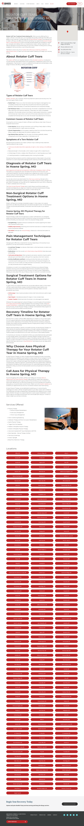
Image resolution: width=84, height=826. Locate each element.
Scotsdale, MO (42, 715)
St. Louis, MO (42, 738)
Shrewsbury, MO (66, 719)
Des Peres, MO (18, 531)
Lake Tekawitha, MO (42, 623)
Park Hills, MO (42, 687)
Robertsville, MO (41, 705)
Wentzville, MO (17, 774)
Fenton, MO (41, 554)
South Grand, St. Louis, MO (66, 724)
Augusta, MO (42, 462)
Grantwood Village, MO (66, 572)
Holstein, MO (42, 591)
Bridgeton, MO (42, 490)
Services (16, 3)
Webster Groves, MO (66, 765)
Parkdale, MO (66, 687)
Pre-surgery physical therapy (13, 303)
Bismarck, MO (18, 480)
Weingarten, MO (17, 770)
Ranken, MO (66, 701)
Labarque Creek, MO (17, 618)
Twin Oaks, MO (17, 756)
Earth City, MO (42, 540)
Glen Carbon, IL (42, 568)
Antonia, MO (17, 457)
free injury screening (35, 49)
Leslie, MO (17, 632)
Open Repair (11, 297)
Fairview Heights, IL (42, 549)
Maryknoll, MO (18, 646)
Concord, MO (66, 513)
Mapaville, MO (66, 637)
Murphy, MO (42, 660)
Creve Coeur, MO (41, 522)
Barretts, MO (66, 467)
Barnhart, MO (42, 467)
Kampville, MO (18, 609)
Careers (79, 3)
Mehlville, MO (17, 655)
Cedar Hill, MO (18, 499)
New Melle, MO (17, 664)
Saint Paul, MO (42, 710)
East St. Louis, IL (66, 540)
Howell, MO (66, 595)
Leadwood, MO (42, 627)
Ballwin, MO (17, 467)
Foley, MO (18, 563)
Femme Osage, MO (18, 554)
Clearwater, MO (42, 508)
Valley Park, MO (42, 761)
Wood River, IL (18, 788)
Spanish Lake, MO (42, 728)
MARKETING (11, 818)
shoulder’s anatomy (38, 60)
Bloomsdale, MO (66, 480)
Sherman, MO (17, 719)
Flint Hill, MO (42, 558)
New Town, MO (42, 664)
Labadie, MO (66, 614)
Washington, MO (41, 765)
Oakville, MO (66, 669)
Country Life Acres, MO (42, 517)
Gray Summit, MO (17, 577)
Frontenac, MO (66, 563)
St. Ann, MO (66, 728)
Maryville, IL (66, 646)
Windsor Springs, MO (17, 783)
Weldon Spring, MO (66, 770)
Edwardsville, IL (17, 545)
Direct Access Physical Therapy (17, 186)
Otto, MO (66, 678)
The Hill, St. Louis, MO (42, 747)
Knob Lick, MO (42, 614)
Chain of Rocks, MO (66, 499)
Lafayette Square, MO (66, 618)
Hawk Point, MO (17, 581)
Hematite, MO (66, 581)
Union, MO (42, 756)
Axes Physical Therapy (36, 39)
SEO (7, 818)
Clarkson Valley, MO (66, 503)
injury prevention (28, 341)
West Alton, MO (42, 774)
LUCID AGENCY (15, 817)
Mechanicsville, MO (66, 650)
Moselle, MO (17, 660)
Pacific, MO (17, 687)
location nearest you (45, 384)
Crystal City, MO (66, 522)
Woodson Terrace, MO (66, 788)
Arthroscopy (11, 293)
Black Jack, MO (42, 480)
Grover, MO (66, 577)
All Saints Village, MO (42, 453)
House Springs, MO (42, 595)
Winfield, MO (42, 783)
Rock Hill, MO (66, 705)
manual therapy (26, 230)
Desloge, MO (42, 531)
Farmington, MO (66, 549)
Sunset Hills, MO (42, 742)
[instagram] (77, 815)
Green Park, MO (42, 577)
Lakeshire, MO (66, 623)
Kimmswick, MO (42, 609)
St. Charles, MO (17, 733)
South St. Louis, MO (17, 728)
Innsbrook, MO (66, 600)
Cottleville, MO (17, 517)
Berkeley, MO (42, 476)
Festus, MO (17, 558)
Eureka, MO (17, 549)
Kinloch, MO (66, 609)
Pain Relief (11, 230)
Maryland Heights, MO (42, 646)
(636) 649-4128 (69, 47)
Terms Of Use (42, 814)
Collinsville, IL (17, 513)
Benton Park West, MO (17, 476)
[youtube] (74, 815)
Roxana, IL (17, 710)
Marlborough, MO (42, 641)
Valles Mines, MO (17, 761)
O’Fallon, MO (17, 669)
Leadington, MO (17, 627)
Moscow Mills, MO (66, 655)
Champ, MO (17, 503)
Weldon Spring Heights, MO (42, 770)
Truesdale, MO (66, 751)
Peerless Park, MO (66, 692)
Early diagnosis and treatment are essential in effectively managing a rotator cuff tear (28, 170)
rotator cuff (11, 60)
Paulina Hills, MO (42, 692)
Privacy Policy (33, 814)
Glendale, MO (66, 568)
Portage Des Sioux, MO (66, 696)
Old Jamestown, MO (17, 673)
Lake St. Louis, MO (18, 623)
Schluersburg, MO (17, 715)
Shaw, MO (66, 715)
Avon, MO (66, 462)
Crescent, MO (66, 517)
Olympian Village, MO (17, 678)
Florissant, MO (66, 558)
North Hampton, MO (66, 664)
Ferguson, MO (66, 554)
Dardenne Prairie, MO (17, 526)
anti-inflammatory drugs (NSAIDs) (33, 251)
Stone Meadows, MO (17, 742)
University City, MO (66, 756)
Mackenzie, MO (66, 632)
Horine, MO (17, 595)
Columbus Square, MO (42, 513)
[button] (67, 32)
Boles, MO (17, 485)
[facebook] (64, 815)
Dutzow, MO (17, 540)
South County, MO (42, 724)
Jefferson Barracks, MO (42, 604)
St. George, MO (17, 738)
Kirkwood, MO (18, 614)
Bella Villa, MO (42, 471)
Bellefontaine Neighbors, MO (66, 471)
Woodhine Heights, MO (42, 788)
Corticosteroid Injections (15, 255)
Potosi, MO (17, 701)
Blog (42, 3)
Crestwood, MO (17, 522)
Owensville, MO (42, 682)
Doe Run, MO (42, 536)
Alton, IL (66, 453)
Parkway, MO (17, 692)
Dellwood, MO (66, 526)
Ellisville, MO (42, 545)
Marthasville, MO (66, 641)
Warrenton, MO (17, 765)
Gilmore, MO (17, 568)
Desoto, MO (66, 531)
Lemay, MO (66, 627)
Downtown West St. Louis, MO (66, 536)
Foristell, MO (42, 563)
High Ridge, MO (42, 586)
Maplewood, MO (17, 641)
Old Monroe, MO (42, 673)
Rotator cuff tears (10, 98)
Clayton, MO (17, 508)
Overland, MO (18, 682)
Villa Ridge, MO (66, 761)
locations (24, 49)
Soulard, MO (17, 724)
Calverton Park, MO (17, 494)
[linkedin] (67, 815)
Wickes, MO (66, 774)
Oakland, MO (42, 669)
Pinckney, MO (42, 696)
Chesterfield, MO (42, 503)
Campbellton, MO (42, 494)
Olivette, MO (66, 673)
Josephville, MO (66, 604)
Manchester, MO (42, 637)
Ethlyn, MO (66, 545)
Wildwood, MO (42, 779)
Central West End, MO (42, 499)
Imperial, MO (42, 600)
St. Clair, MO (42, 733)
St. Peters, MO (66, 738)
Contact (47, 3)
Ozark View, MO (66, 682)
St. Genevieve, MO (66, 733)
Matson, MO (17, 650)
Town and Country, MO (17, 751)
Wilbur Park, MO (17, 779)
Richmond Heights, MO (18, 705)
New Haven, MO (66, 660)
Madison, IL (17, 637)
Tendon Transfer (12, 299)
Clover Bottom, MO (66, 508)
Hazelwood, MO (42, 581)
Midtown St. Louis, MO (42, 655)
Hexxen (17, 818)
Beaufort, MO (18, 471)
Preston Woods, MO (42, 701)
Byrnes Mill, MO (66, 490)
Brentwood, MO (17, 490)
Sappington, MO (66, 710)
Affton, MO (17, 453)
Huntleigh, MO (18, 600)
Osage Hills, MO (42, 678)
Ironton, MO (17, 604)
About (38, 3)
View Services (12, 821)
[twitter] (70, 815)
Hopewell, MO (66, 591)
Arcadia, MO (42, 457)
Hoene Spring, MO (17, 591)
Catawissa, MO (66, 494)
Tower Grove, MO (66, 747)
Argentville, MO (66, 457)
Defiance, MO (42, 526)
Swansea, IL (66, 742)
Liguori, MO (42, 632)
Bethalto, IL (66, 476)
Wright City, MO (17, 793)
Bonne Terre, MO (42, 485)
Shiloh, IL (42, 719)
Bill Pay (52, 3)
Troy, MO (42, 751)
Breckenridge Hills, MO (66, 485)
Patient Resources (30, 3)
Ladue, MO (42, 618)
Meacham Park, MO (42, 650)
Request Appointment (72, 3)
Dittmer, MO (17, 536)
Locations (22, 3)
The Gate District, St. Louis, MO (17, 747)
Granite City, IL (42, 572)
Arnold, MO (17, 462)
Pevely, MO (17, 696)
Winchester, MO (66, 779)
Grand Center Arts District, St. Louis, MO (17, 572)
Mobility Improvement (14, 226)
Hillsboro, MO (66, 586)
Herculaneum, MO (17, 586)
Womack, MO (66, 783)
